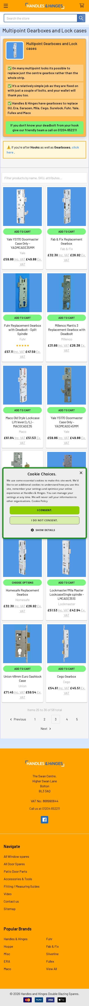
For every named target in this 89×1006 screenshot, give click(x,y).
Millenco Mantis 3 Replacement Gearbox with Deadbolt (66, 329)
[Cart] (82, 5)
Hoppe (8, 946)
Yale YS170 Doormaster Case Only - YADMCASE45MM (67, 422)
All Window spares (16, 856)
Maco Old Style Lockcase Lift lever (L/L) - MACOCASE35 (23, 422)
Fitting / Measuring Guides (22, 886)
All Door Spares (14, 864)
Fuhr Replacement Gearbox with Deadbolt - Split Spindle (22, 329)
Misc (7, 954)
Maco (7, 969)
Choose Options (22, 582)
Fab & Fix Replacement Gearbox (66, 241)
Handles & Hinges (16, 939)
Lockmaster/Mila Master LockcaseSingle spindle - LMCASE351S (66, 594)
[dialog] (44, 503)
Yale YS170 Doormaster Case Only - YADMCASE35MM (22, 243)
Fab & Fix (52, 946)
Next (44, 728)
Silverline (52, 954)
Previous (19, 719)
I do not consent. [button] (44, 520)
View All (51, 969)
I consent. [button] (44, 510)
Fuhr (49, 939)
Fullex (50, 961)
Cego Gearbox (66, 676)
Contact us (11, 901)
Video (8, 894)
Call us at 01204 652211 (44, 808)
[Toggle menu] (5, 5)
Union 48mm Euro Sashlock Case (23, 678)
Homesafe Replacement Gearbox (22, 592)
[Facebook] (44, 819)
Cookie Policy (40, 501)
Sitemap (10, 909)
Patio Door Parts (15, 871)
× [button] (80, 473)
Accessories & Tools (18, 879)
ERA (7, 961)
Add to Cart (22, 231)
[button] (44, 529)
